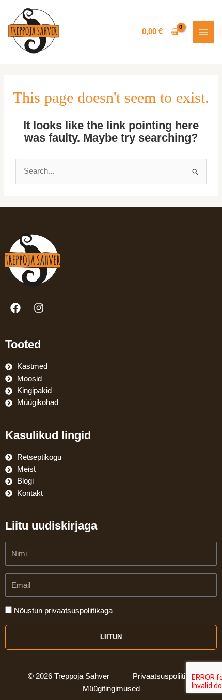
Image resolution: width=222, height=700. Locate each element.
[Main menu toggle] (204, 32)
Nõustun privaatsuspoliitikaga (63, 610)
